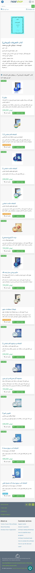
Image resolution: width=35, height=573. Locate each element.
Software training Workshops (26, 530)
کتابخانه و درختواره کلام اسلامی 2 (12, 343)
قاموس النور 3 (6, 413)
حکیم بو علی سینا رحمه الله (10, 272)
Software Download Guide (25, 538)
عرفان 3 (4, 97)
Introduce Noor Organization (8, 530)
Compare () (30, 9)
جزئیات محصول (20, 113)
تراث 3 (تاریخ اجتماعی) (9, 237)
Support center (22, 524)
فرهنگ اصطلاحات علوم (9, 309)
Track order (4, 508)
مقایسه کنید (7, 113)
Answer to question (23, 527)
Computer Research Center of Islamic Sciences (23, 568)
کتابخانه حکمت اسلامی (9, 203)
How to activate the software (26, 541)
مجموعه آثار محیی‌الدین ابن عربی (12, 378)
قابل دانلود (4, 81)
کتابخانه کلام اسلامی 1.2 (9, 134)
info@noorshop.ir (5, 515)
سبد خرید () (5, 9)
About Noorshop (5, 527)
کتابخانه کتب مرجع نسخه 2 (10, 448)
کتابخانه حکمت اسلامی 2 (9, 168)
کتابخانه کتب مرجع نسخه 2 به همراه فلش (14, 483)
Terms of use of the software (9, 524)
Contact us (4, 511)
